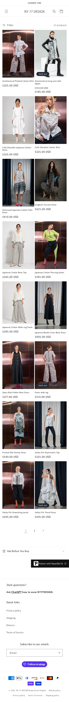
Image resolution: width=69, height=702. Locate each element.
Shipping (11, 617)
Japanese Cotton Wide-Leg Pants (17, 327)
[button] (6, 11)
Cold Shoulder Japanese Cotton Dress (16, 148)
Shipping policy (52, 695)
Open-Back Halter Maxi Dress (15, 392)
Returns (10, 625)
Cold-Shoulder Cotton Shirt (47, 147)
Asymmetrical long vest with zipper (48, 82)
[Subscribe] (58, 653)
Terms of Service (15, 632)
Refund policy (54, 690)
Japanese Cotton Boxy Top (14, 272)
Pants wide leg (41, 392)
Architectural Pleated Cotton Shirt (18, 81)
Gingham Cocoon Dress (45, 204)
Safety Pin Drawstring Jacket (15, 512)
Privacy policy (13, 610)
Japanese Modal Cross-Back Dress (50, 332)
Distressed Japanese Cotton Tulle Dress (17, 211)
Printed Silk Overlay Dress (14, 452)
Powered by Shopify (37, 690)
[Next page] (43, 530)
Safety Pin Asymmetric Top (47, 452)
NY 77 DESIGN (22, 690)
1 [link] (25, 530)
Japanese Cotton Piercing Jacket (49, 272)
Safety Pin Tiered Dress (45, 512)
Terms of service (35, 695)
